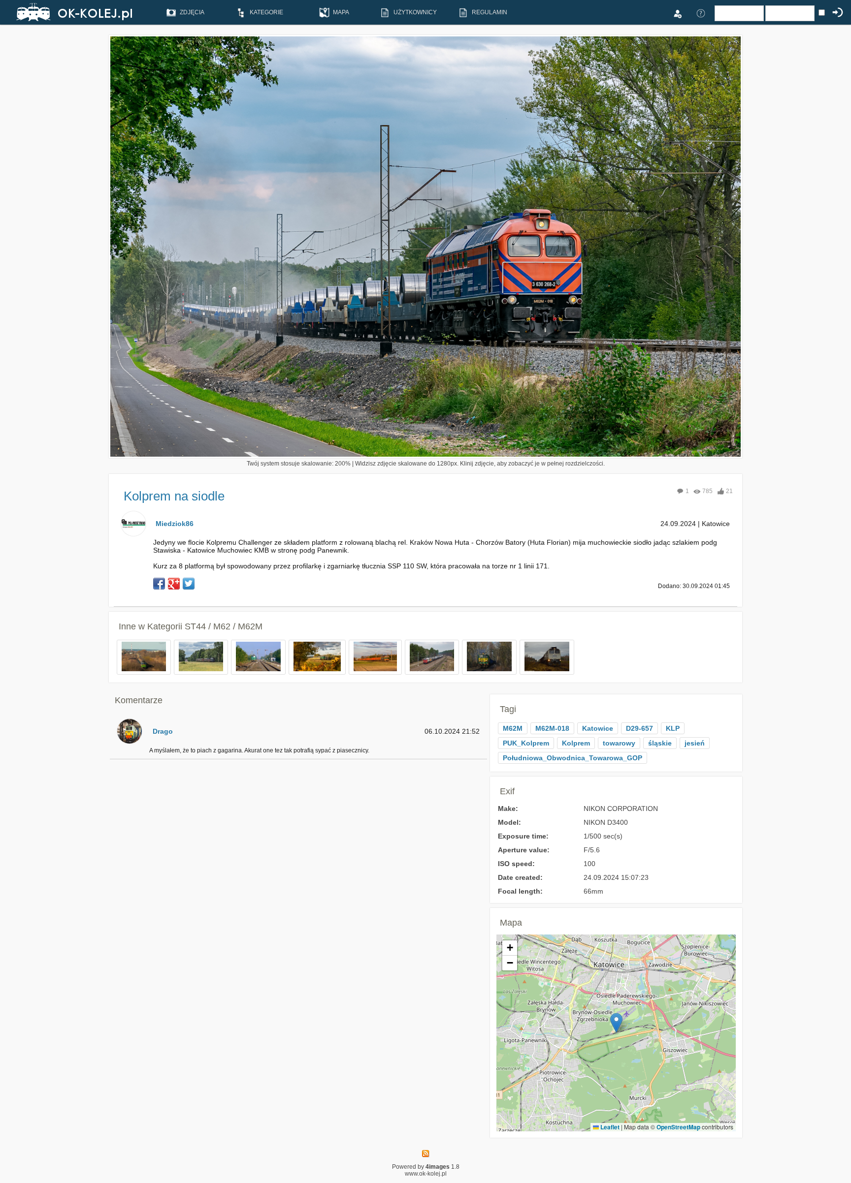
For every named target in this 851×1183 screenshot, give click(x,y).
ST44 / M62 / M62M (223, 626)
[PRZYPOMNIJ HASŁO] (701, 12)
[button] (616, 1023)
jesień (695, 743)
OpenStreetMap (678, 1126)
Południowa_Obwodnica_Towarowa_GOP (572, 758)
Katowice (597, 728)
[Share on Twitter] (189, 584)
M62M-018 (552, 728)
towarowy (619, 743)
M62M (513, 728)
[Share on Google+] (174, 584)
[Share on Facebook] (159, 584)
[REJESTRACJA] (677, 12)
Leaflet (609, 1126)
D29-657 (639, 728)
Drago (163, 731)
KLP (673, 728)
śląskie (660, 743)
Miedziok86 (175, 524)
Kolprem (576, 743)
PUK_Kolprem (526, 743)
